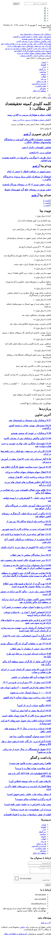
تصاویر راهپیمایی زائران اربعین (36, 147)
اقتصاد (43, 65)
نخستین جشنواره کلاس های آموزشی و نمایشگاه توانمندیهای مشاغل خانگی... (27, 141)
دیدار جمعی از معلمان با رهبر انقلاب (30, 648)
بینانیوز (22, 927)
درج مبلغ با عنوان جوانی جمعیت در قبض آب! (26, 607)
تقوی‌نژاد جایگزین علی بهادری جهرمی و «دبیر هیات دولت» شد (26, 44)
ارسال (48, 885)
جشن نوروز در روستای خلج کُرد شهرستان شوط (27, 189)
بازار (44, 67)
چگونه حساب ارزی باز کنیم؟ (34, 705)
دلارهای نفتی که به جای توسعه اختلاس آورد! (30, 781)
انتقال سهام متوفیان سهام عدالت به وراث (34, 53)
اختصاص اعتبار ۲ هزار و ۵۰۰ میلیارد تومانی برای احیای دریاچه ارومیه (27, 613)
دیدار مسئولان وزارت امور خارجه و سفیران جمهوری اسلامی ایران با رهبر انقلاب (27, 566)
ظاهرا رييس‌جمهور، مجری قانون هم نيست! (30, 763)
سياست (43, 72)
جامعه (43, 74)
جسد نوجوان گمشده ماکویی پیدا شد (30, 736)
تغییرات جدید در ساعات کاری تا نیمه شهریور (26, 529)
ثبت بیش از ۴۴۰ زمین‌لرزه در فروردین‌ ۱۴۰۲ (27, 682)
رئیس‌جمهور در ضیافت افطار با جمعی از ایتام (29, 171)
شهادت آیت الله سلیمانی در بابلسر (31, 677)
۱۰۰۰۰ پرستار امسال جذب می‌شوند (30, 692)
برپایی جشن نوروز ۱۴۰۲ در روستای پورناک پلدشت (26, 184)
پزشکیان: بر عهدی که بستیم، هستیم (36, 39)
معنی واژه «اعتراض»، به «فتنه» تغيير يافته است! (27, 804)
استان (43, 62)
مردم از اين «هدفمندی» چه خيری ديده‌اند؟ (31, 809)
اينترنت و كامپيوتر (39, 84)
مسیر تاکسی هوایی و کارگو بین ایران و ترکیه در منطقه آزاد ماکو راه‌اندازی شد (26, 600)
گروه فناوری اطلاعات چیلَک (15, 934)
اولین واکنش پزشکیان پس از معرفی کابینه (33, 41)
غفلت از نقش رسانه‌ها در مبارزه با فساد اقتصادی (27, 814)
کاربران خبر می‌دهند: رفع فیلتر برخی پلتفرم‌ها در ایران (29, 46)
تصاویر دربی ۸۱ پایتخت (40, 152)
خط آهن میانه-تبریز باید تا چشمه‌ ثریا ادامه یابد (26, 534)
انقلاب (43, 76)
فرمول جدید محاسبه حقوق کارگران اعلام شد (32, 51)
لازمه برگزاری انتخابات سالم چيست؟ (33, 799)
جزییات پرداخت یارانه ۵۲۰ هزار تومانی (35, 55)
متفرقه (43, 88)
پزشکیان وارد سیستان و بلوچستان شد (35, 34)
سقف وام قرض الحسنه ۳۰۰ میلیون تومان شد (25, 687)
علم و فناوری (40, 86)
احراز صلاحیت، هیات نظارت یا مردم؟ (33, 768)
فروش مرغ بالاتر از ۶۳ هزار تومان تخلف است (26, 715)
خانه (49, 97)
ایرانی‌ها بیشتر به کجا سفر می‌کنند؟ (31, 710)
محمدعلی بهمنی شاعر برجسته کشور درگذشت (32, 36)
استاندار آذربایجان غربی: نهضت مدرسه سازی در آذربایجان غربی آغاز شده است (26, 629)
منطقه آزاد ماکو (39, 91)
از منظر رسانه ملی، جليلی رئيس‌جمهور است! (29, 794)
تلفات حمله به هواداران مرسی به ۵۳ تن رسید (29, 115)
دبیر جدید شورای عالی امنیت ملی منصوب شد (25, 560)
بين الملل (42, 69)
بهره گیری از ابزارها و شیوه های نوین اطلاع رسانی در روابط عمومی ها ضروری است (27, 585)
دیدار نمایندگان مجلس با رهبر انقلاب (30, 555)
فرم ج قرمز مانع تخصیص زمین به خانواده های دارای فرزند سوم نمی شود (26, 621)
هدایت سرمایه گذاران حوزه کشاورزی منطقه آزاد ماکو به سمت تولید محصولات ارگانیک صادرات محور (26, 576)
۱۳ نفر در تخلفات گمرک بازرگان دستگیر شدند (25, 643)
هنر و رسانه (41, 81)
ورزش (43, 79)
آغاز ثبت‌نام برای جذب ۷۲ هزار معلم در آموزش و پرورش (28, 48)
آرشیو (27, 134)
